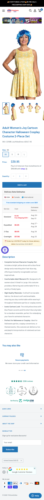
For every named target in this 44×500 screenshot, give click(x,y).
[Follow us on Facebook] (4, 472)
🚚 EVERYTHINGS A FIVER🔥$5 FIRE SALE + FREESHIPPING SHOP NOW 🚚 (22, 3)
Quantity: (6, 176)
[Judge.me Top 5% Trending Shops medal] (33, 391)
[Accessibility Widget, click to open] (5, 250)
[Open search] (30, 10)
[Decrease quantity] (13, 176)
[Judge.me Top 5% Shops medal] (22, 391)
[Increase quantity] (25, 176)
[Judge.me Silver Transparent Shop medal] (10, 391)
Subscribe (10, 449)
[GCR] (10, 469)
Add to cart (22, 185)
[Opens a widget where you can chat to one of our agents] (35, 496)
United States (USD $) (11, 460)
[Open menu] (3, 11)
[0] (39, 10)
